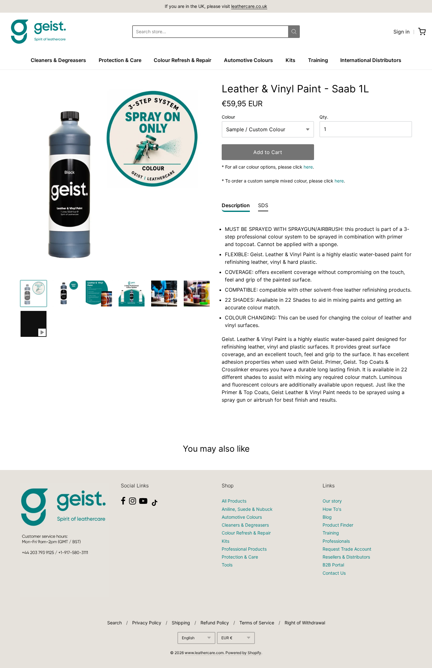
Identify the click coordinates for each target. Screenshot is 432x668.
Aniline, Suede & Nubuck (247, 509)
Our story (332, 501)
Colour (228, 117)
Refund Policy (215, 622)
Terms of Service (256, 622)
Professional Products (244, 549)
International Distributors (370, 60)
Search (114, 622)
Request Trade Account (347, 549)
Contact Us (334, 573)
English (188, 637)
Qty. (323, 117)
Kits (290, 60)
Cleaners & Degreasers (58, 60)
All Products (234, 501)
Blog (327, 517)
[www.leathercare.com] (38, 31)
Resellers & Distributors (346, 557)
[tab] (236, 207)
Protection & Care (120, 60)
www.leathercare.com (204, 652)
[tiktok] (154, 503)
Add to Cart (267, 152)
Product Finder (338, 525)
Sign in (401, 31)
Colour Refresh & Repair (182, 60)
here (308, 167)
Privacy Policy (146, 622)
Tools (227, 564)
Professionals (336, 541)
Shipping (181, 622)
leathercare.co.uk (249, 6)
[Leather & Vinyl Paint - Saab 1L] (33, 293)
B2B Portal (333, 564)
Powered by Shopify (243, 652)
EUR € (226, 637)
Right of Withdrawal (305, 622)
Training (318, 60)
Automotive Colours (248, 60)
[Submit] (294, 31)
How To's (332, 509)
